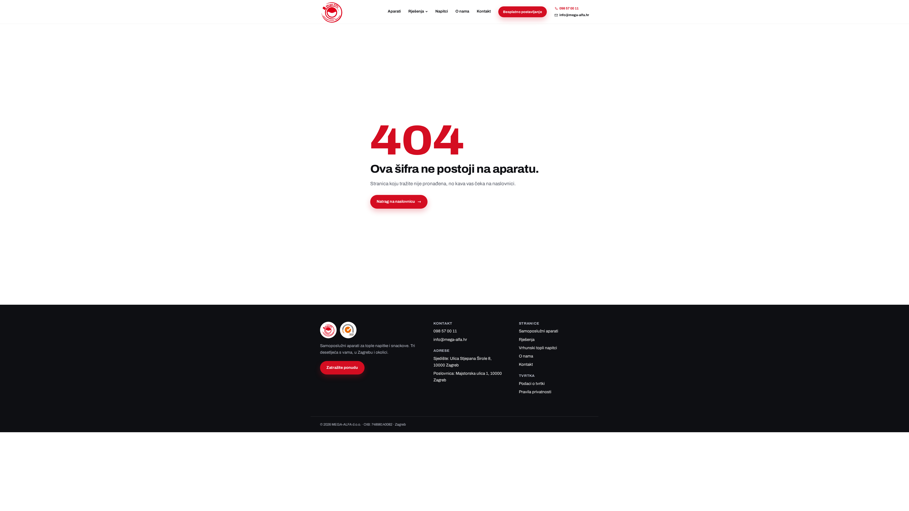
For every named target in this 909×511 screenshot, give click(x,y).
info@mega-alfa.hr (574, 15)
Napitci (441, 11)
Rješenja (416, 11)
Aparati (394, 11)
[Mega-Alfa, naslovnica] (332, 12)
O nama (462, 11)
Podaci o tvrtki (532, 383)
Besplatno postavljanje (522, 12)
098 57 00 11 (569, 8)
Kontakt (484, 11)
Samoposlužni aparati (538, 331)
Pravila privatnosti (535, 392)
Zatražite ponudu (342, 368)
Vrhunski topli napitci (538, 348)
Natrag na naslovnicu (399, 201)
